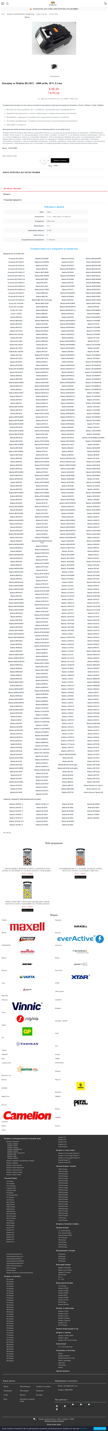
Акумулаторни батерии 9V (14, 1258)
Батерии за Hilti (12, 1156)
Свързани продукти (13, 200)
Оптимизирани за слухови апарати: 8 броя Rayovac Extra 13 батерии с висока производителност (80, 870)
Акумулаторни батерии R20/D (15, 1261)
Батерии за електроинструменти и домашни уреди (20, 14)
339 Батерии (10, 1300)
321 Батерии (10, 1293)
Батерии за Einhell (12, 1151)
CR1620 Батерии (63, 1183)
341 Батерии (10, 1302)
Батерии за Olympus (64, 1318)
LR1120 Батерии (11, 1216)
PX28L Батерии (62, 1247)
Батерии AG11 (62, 1144)
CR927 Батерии (62, 1169)
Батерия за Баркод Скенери (14, 1172)
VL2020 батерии (63, 1220)
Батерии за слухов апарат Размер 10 (68, 1153)
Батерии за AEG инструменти (16, 1153)
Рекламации (8, 1391)
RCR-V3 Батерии (11, 1268)
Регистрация (24, 1391)
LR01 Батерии (10, 1223)
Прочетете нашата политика (54, 1421)
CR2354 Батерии (63, 1201)
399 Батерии (61, 1261)
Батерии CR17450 (63, 1304)
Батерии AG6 (10, 1241)
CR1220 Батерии (63, 1176)
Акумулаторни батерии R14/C (15, 1263)
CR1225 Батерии (63, 1178)
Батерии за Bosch (12, 1145)
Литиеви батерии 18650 (65, 1235)
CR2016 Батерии (63, 1190)
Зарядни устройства (64, 1355)
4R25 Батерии (62, 1302)
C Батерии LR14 (11, 1188)
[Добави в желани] (102, 155)
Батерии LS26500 (63, 1293)
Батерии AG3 (10, 1234)
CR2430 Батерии (63, 1206)
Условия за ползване (43, 1386)
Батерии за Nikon (63, 1313)
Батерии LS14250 (63, 1288)
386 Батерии (10, 1346)
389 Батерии (10, 1349)
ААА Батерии (10, 1183)
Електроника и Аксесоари (65, 1350)
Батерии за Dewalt (12, 1147)
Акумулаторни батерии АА (14, 1254)
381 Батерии (10, 1342)
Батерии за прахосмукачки (14, 1165)
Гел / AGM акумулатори (65, 1347)
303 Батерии (10, 1281)
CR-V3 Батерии (62, 1325)
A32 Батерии (10, 1200)
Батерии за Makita (53, 14)
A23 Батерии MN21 (12, 1195)
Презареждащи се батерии (65, 1250)
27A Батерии (10, 1220)
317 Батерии (10, 1288)
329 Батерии (10, 1295)
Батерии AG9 (62, 1139)
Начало (3, 14)
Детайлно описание (12, 188)
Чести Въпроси (25, 1386)
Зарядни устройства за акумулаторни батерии (19, 1272)
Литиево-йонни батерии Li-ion (67, 1329)
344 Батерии (10, 1305)
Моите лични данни (54, 1424)
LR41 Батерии (10, 1202)
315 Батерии (10, 1286)
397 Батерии (61, 1258)
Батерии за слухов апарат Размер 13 (68, 1155)
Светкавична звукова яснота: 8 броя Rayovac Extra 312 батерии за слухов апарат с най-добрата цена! (27, 870)
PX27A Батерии (11, 1218)
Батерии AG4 (10, 1237)
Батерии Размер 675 (64, 1160)
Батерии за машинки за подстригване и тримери (20, 1160)
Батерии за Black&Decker (14, 1149)
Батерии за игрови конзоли (14, 1170)
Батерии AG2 (10, 1232)
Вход (5, 1399)
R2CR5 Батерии (11, 1270)
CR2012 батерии (63, 1187)
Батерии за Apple (63, 1338)
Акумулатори (61, 1344)
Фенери (60, 1353)
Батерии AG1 (10, 1230)
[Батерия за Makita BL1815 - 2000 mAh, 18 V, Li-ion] (54, 60)
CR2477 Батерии (63, 1211)
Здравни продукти (62, 1371)
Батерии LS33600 (63, 1297)
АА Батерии (9, 1181)
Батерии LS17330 (63, 1300)
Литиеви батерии (62, 1227)
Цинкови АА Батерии (64, 1267)
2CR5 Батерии (62, 1242)
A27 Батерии (10, 1197)
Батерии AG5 (10, 1239)
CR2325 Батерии (63, 1199)
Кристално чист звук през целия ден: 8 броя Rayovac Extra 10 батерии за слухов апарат (27, 903)
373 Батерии (10, 1332)
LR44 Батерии (10, 1209)
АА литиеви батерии (64, 1230)
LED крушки (62, 1365)
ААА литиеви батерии (64, 1233)
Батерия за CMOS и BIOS (65, 1335)
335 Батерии (10, 1298)
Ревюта (7, 194)
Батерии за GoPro (63, 1311)
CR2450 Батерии (63, 1208)
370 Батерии (10, 1328)
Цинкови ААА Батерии (65, 1270)
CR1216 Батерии (63, 1174)
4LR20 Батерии (10, 1206)
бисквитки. (84, 1428)
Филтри (60, 1367)
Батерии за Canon (63, 1316)
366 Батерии (10, 1326)
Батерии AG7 (62, 1137)
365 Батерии (10, 1323)
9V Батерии (9, 1193)
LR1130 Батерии (11, 1213)
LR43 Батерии (10, 1204)
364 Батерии (10, 1321)
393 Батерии (10, 1358)
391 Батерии (10, 1353)
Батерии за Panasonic (64, 1320)
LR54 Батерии (10, 1225)
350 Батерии (10, 1312)
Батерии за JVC (62, 1322)
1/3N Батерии (62, 1218)
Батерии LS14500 (63, 1290)
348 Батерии (10, 1309)
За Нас (6, 1395)
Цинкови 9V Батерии (64, 1272)
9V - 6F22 (61, 1279)
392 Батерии (10, 1356)
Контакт (22, 1395)
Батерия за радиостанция (13, 1174)
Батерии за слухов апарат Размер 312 (69, 1158)
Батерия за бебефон (12, 1163)
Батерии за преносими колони (15, 1167)
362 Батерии (10, 1319)
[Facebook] (57, 1394)
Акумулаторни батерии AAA (14, 1256)
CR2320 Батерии (63, 1197)
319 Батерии (10, 1291)
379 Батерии (10, 1339)
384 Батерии (10, 1344)
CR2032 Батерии (63, 1194)
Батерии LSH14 (62, 1295)
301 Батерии (10, 1279)
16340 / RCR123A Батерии (14, 1265)
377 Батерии (10, 1337)
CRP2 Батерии (62, 1244)
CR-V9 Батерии (62, 1237)
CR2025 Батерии (63, 1192)
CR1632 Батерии (63, 1185)
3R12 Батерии (62, 1274)
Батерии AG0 (10, 1227)
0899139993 (69, 1390)
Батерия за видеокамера (65, 1308)
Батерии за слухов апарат (65, 1150)
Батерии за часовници (12, 1276)
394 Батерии (10, 1360)
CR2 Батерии (62, 1240)
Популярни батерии (63, 1264)
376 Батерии (10, 1335)
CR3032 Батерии (63, 1213)
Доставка (39, 1395)
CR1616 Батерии (63, 1180)
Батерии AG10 (62, 1142)
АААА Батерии (10, 1186)
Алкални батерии (10, 1178)
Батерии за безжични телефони (67, 1224)
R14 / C (60, 1277)
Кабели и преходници (64, 1360)
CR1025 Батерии (63, 1171)
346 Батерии (10, 1307)
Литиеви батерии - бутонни (66, 1166)
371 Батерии (10, 1330)
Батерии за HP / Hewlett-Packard (67, 1340)
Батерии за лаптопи (63, 1332)
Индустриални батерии (64, 1283)
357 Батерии (10, 1314)
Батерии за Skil (11, 1154)
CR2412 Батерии (63, 1204)
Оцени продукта (54, 76)
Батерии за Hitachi (12, 1158)
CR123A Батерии (63, 1215)
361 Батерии (10, 1316)
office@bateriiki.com (70, 1386)
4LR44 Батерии (10, 1211)
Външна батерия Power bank (66, 1358)
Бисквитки (40, 1391)
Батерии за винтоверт (41, 14)
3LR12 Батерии (62, 1146)
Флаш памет (61, 1362)
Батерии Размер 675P (64, 1162)
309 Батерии (10, 1284)
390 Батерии (10, 1351)
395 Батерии (61, 1254)
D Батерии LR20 (11, 1190)
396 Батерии (61, 1256)
